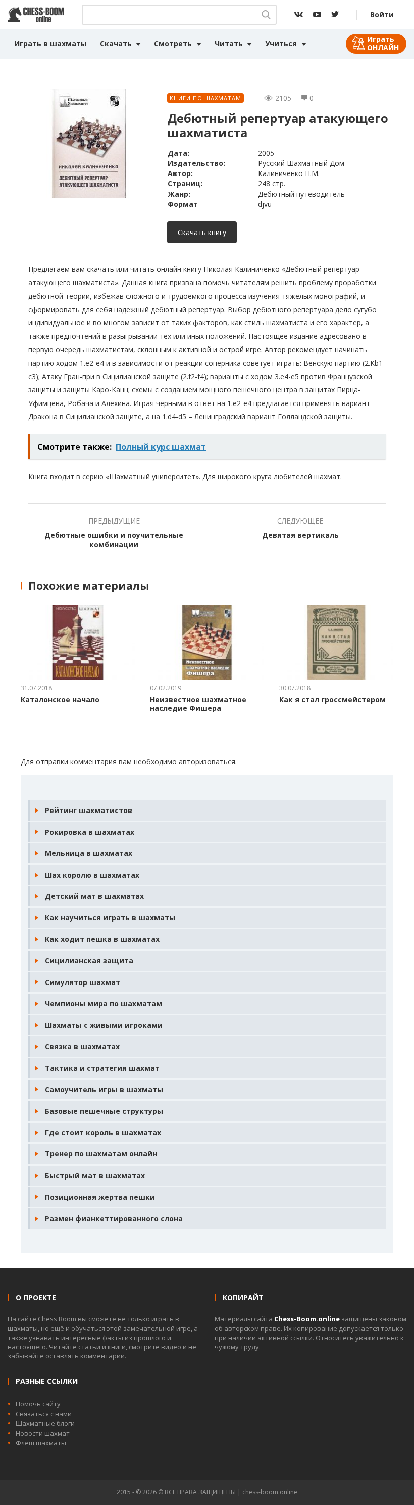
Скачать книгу (202, 232)
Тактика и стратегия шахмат (102, 1068)
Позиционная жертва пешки (100, 1197)
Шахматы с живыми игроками (104, 1025)
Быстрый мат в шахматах (95, 1175)
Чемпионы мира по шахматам (103, 1003)
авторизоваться (207, 761)
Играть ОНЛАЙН (383, 43)
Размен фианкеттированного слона (114, 1218)
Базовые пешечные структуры (104, 1111)
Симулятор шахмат (82, 982)
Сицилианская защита (89, 960)
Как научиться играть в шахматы (110, 917)
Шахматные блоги (45, 1423)
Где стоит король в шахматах (103, 1132)
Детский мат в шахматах (94, 896)
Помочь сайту (38, 1403)
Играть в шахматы (50, 43)
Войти (382, 14)
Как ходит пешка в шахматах (102, 939)
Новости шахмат (43, 1433)
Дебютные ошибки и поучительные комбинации (113, 540)
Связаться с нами (44, 1413)
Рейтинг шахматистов (88, 810)
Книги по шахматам (205, 98)
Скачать (116, 43)
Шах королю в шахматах (92, 875)
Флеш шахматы (41, 1443)
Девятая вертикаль (300, 535)
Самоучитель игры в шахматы (104, 1089)
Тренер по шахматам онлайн (101, 1154)
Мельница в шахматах (88, 853)
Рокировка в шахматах (89, 832)
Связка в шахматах (82, 1046)
